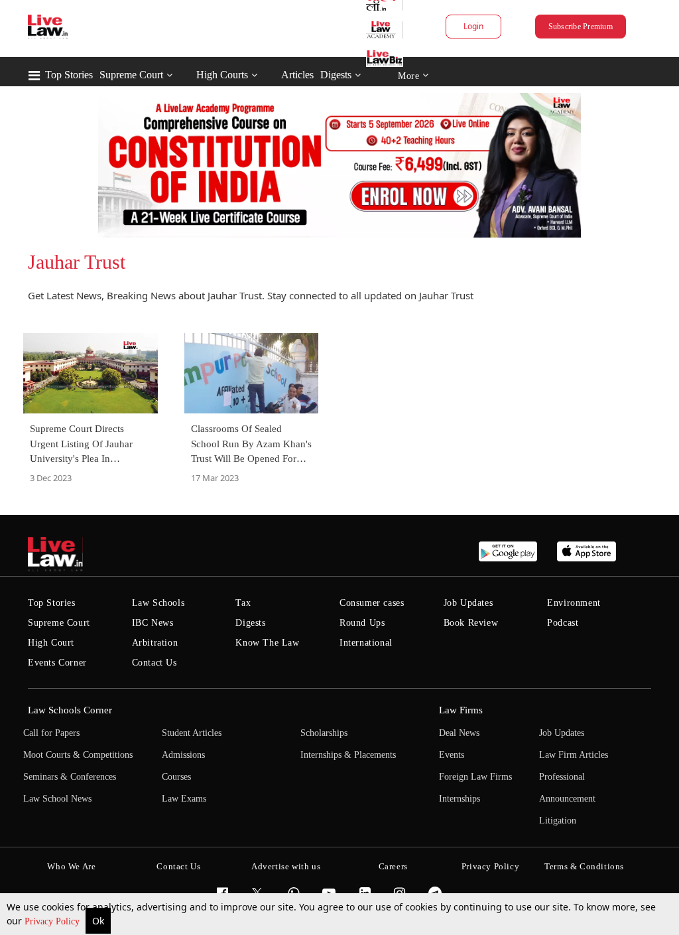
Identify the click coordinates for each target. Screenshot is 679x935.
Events (451, 755)
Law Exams (184, 799)
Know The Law (267, 643)
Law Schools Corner (70, 710)
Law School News (57, 799)
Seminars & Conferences (69, 777)
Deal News (459, 733)
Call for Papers (51, 733)
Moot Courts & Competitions (78, 755)
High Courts (222, 74)
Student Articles (191, 733)
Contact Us (154, 663)
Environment (574, 603)
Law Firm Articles (573, 755)
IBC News (153, 623)
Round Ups (362, 623)
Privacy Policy (53, 921)
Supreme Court (131, 74)
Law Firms (461, 710)
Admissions (183, 755)
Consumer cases (372, 603)
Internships (459, 799)
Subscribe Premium (580, 26)
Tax (243, 603)
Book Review (471, 623)
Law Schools (158, 603)
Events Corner (57, 663)
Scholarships (323, 733)
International (366, 643)
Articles (297, 74)
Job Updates (468, 603)
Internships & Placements (348, 755)
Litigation (557, 821)
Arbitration (155, 643)
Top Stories (69, 74)
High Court (51, 643)
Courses (176, 777)
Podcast (562, 623)
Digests (335, 74)
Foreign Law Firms (475, 777)
